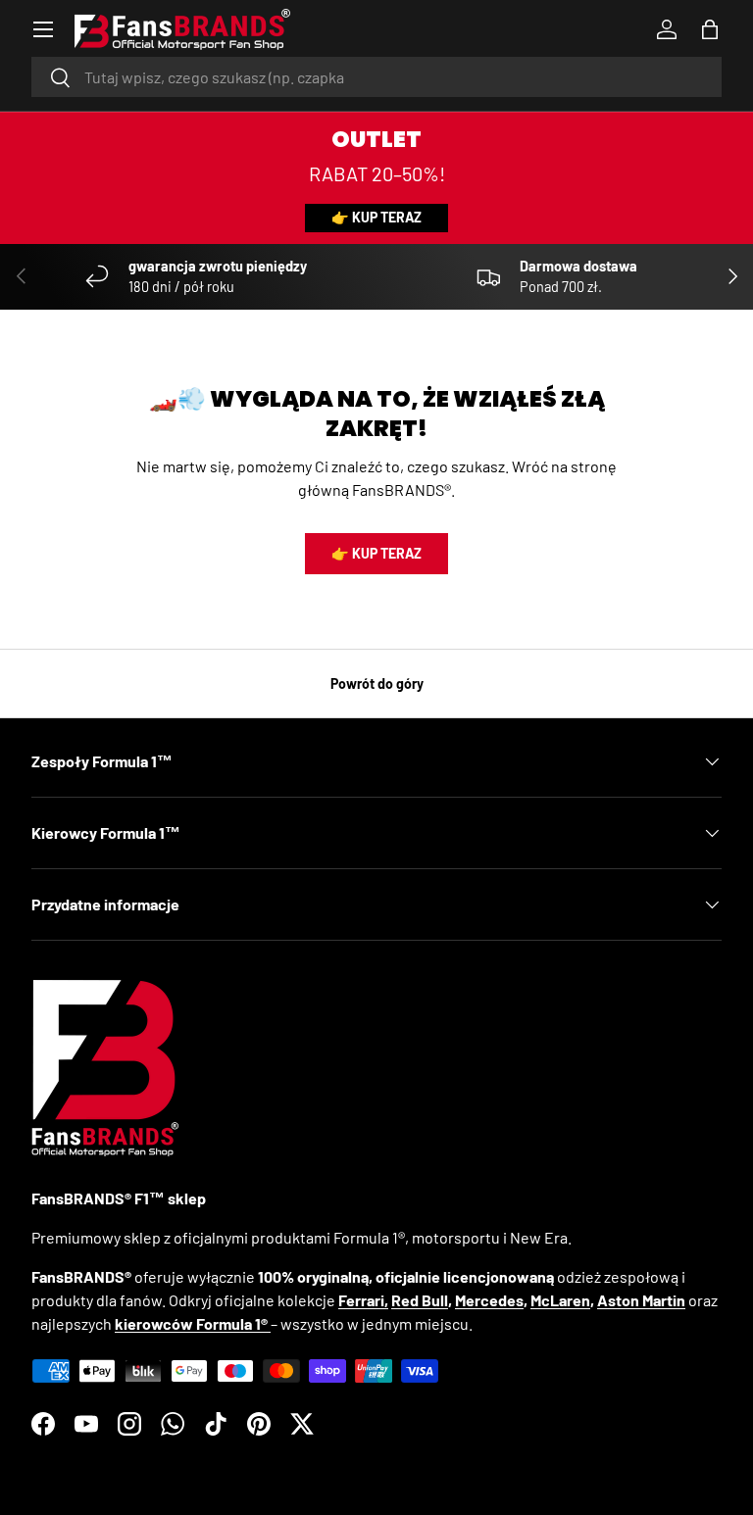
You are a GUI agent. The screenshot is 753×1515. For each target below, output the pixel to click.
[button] (709, 29)
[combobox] (376, 77)
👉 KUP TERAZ (376, 217)
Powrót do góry (377, 683)
